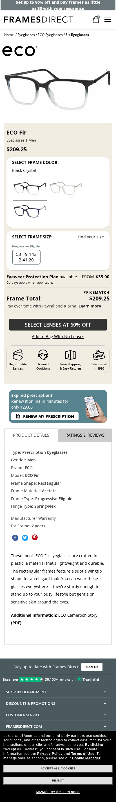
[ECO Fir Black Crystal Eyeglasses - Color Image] (30, 189)
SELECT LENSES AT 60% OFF (58, 324)
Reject (58, 780)
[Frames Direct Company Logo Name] (38, 19)
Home (9, 34)
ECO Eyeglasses (50, 34)
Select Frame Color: (35, 162)
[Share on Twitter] (25, 537)
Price (97, 292)
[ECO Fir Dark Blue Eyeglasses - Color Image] (30, 212)
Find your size (91, 237)
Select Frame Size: (32, 237)
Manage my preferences (58, 792)
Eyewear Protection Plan (32, 276)
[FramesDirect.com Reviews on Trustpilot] (58, 678)
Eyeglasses (26, 34)
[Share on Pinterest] (35, 537)
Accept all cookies (58, 768)
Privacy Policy (50, 754)
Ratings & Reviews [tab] (84, 435)
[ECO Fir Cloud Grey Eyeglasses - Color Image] (66, 189)
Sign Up (92, 667)
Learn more (90, 306)
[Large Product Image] (58, 90)
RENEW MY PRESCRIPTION (48, 416)
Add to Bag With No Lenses (58, 336)
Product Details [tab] (31, 435)
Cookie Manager (86, 758)
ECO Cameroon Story (77, 615)
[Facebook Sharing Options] (15, 537)
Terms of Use (83, 754)
